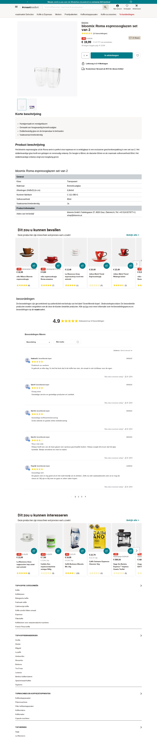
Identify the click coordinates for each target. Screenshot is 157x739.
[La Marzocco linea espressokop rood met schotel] (75, 252)
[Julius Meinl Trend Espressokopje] (99, 252)
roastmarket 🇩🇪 (22, 658)
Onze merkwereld (23, 651)
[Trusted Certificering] (109, 658)
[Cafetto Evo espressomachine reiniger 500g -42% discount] (50, 537)
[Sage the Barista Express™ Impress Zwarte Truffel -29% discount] (123, 537)
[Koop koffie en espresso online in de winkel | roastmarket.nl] (30, 7)
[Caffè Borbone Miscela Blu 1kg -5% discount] (75, 537)
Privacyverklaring (75, 733)
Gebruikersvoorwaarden (29, 733)
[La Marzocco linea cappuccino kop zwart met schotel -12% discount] (26, 537)
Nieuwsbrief (21, 633)
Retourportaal (44, 640)
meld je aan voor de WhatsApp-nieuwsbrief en (79, 2)
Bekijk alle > (132, 235)
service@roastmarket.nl (73, 646)
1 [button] (75, 497)
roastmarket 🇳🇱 (22, 662)
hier (86, 307)
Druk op (19, 644)
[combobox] (38, 342)
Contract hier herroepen (70, 673)
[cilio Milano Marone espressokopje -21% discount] (26, 252)
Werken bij (20, 636)
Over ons (20, 640)
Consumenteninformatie (109, 733)
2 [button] (78, 497)
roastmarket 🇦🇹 (22, 655)
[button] (85, 55)
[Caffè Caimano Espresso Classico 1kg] (99, 537)
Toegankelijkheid (22, 647)
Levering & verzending (47, 636)
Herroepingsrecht (131, 733)
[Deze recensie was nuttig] (126, 376)
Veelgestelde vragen (47, 633)
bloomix (85, 23)
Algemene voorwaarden (54, 733)
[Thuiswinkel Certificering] (109, 703)
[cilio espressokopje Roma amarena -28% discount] (50, 252)
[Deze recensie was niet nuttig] (130, 376)
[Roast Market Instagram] (75, 723)
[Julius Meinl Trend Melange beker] (123, 252)
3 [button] (81, 497)
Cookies (90, 733)
